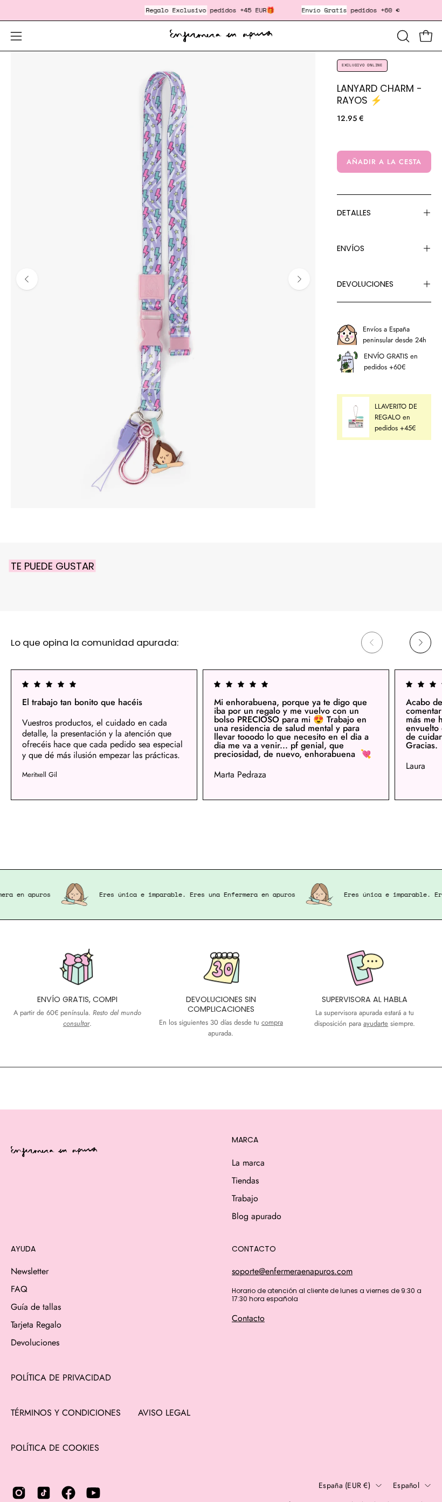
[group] (221, 734)
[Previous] (27, 279)
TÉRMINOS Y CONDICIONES (66, 1412)
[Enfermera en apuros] (221, 36)
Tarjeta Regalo (36, 1324)
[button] (402, 36)
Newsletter (30, 1271)
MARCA (245, 1140)
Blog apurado (256, 1216)
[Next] (299, 279)
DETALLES (354, 212)
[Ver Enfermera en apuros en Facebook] (68, 1493)
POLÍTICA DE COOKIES (55, 1448)
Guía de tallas (36, 1307)
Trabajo (245, 1198)
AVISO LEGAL (164, 1412)
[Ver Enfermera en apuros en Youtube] (93, 1493)
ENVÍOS (350, 248)
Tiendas (245, 1180)
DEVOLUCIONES (365, 284)
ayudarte (375, 1023)
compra (272, 1022)
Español (406, 1485)
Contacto (248, 1318)
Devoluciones (35, 1342)
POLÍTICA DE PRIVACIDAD (61, 1377)
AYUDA (23, 1249)
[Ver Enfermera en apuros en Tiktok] (44, 1493)
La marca (248, 1162)
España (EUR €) (344, 1485)
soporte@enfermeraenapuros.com (292, 1271)
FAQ (19, 1289)
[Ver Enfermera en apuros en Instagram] (19, 1493)
